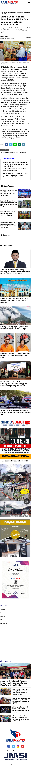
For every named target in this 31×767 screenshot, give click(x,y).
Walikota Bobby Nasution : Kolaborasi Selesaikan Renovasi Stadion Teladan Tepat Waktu (8, 225)
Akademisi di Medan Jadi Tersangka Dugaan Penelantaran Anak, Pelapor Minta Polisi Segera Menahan (13, 683)
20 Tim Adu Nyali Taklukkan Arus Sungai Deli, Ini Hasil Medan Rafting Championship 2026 (15, 412)
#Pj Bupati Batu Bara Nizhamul (9, 152)
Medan (2, 620)
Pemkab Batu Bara (12, 12)
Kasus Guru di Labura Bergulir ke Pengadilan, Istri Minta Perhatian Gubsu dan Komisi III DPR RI (21, 700)
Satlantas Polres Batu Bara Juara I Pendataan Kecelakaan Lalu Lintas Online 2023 (8, 192)
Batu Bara (3, 613)
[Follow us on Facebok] (8, 746)
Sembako (4, 13)
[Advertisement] (15, 641)
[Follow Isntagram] (18, 746)
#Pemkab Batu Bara (22, 150)
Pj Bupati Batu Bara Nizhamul (23, 12)
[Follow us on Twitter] (13, 746)
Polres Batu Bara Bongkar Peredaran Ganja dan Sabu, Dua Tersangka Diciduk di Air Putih (15, 355)
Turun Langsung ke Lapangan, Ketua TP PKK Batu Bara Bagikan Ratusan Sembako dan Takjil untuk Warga (16, 175)
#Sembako (23, 152)
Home (2, 12)
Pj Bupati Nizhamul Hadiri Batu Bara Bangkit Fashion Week (14, 169)
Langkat (2, 616)
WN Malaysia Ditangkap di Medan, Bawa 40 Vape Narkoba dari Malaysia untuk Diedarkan (20, 709)
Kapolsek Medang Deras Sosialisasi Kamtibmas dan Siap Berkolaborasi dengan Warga (8, 203)
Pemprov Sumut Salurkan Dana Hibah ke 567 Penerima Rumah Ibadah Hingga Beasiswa (14, 300)
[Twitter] (10, 144)
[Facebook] (6, 144)
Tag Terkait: (4, 150)
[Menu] (29, 2)
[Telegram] (23, 144)
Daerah (5, 12)
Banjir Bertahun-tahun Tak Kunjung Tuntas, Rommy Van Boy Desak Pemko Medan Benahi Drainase (20, 691)
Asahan (2, 609)
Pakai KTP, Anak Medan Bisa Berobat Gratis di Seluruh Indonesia (7, 213)
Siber (14, 751)
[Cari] (25, 3)
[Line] (15, 144)
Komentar (29, 37)
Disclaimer (22, 751)
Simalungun (4, 623)
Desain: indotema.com (15, 764)
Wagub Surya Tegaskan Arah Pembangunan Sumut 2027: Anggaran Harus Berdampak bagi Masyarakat (13, 384)
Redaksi (8, 751)
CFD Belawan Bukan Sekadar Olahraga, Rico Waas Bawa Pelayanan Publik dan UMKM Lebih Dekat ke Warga (21, 718)
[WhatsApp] (19, 144)
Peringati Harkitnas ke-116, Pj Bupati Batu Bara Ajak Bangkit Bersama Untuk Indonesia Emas (15, 164)
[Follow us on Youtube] (22, 746)
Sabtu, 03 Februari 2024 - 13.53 (7, 38)
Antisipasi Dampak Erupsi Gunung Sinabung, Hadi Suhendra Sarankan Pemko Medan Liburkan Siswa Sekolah (15, 272)
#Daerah (12, 150)
